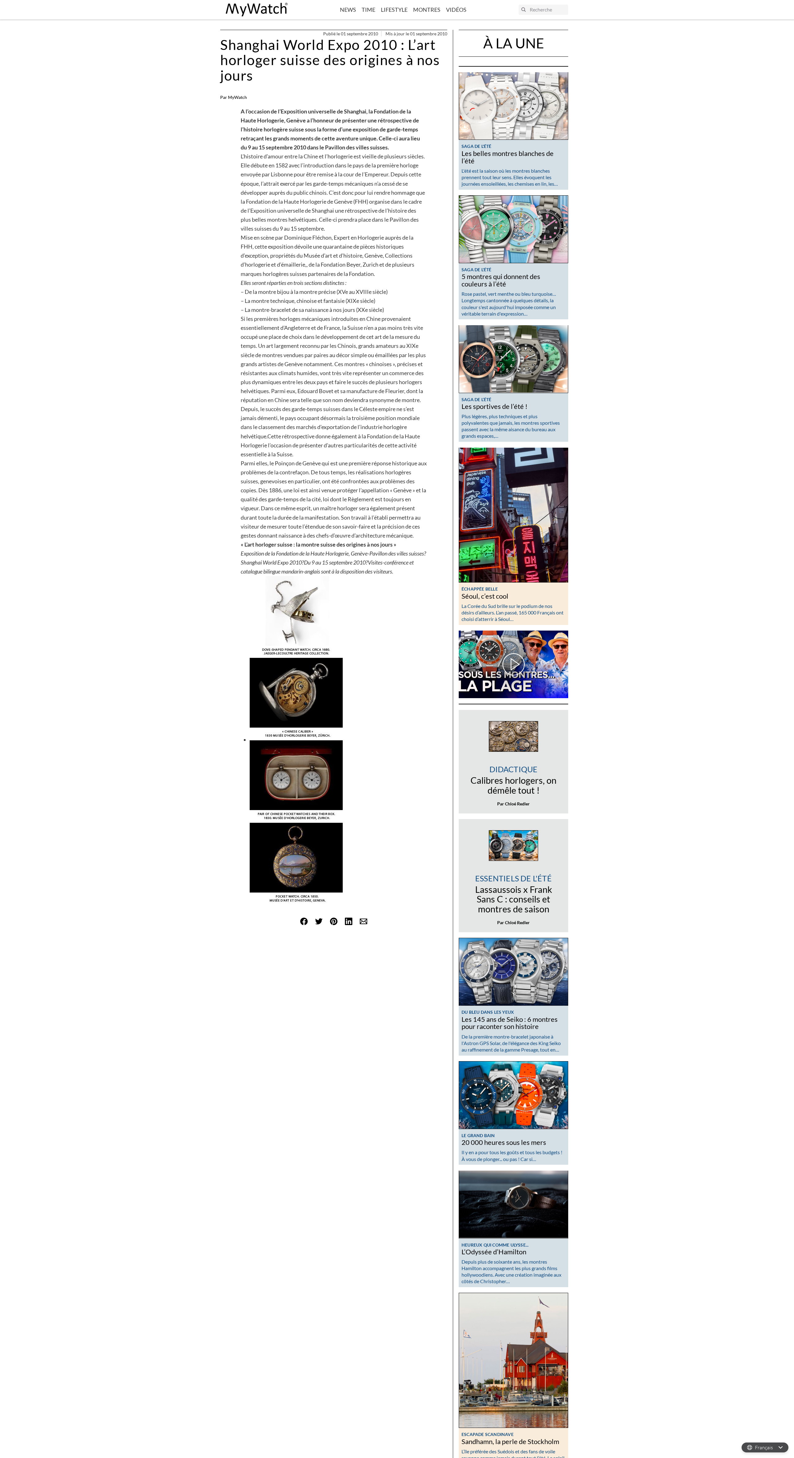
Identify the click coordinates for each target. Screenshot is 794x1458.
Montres (426, 9)
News (348, 9)
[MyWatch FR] (257, 10)
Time (368, 9)
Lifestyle (394, 9)
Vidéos (456, 9)
